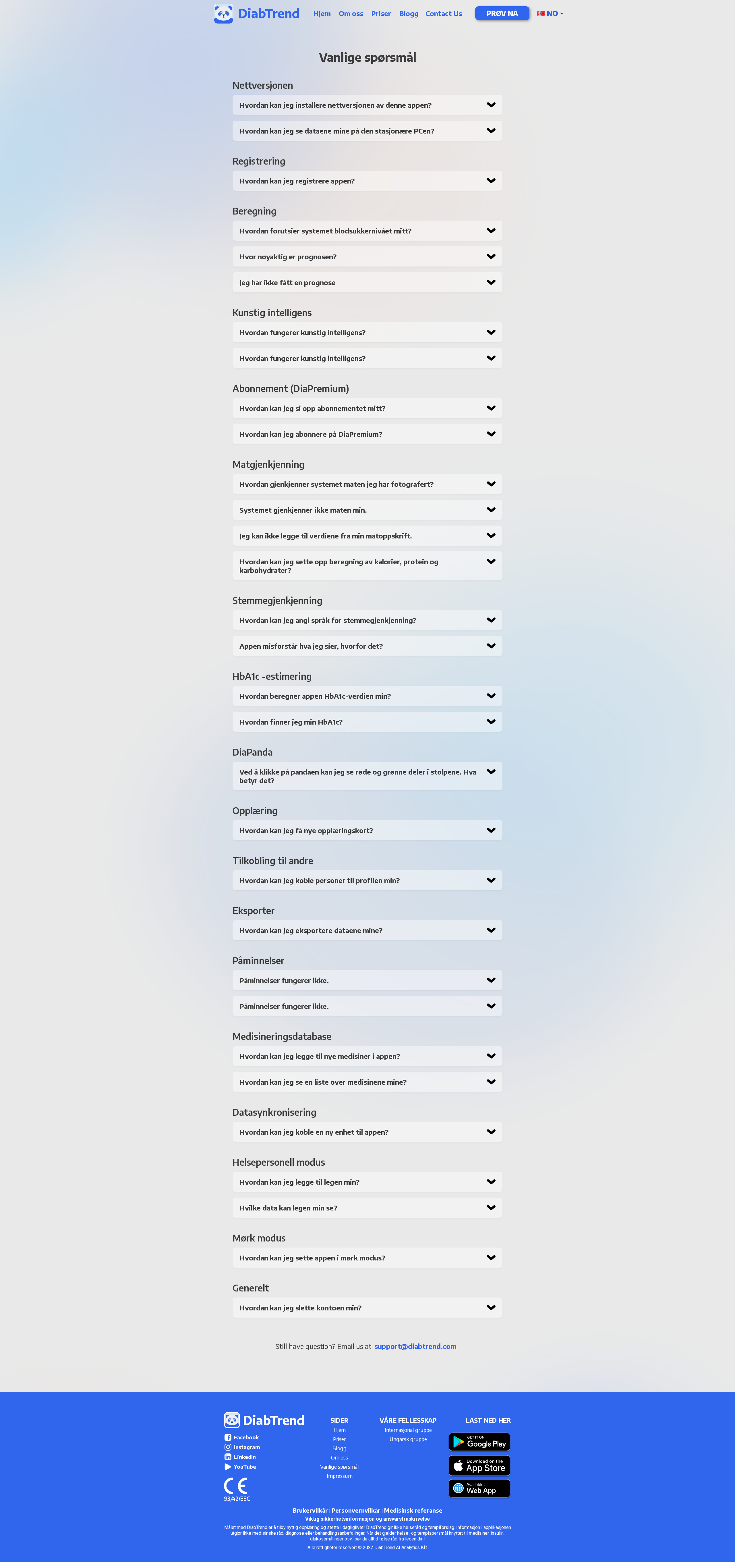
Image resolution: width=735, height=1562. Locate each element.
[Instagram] (228, 1447)
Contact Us (443, 13)
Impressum (340, 1475)
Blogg (409, 13)
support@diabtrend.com (415, 1346)
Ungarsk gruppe (408, 1439)
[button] (551, 13)
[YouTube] (228, 1467)
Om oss (351, 13)
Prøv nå (502, 13)
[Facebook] (228, 1437)
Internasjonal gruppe (408, 1429)
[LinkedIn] (228, 1457)
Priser (381, 13)
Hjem (322, 13)
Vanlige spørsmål (339, 1466)
